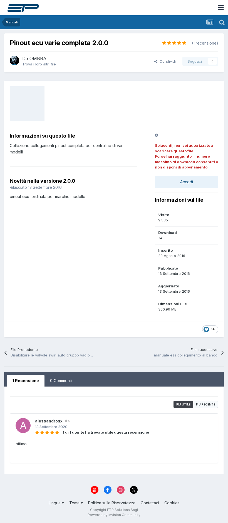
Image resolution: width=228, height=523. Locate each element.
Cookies (172, 502)
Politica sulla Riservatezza (111, 502)
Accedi (186, 181)
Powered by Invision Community (114, 515)
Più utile (183, 404)
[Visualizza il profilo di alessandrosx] (23, 425)
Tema (75, 502)
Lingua (55, 502)
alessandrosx (49, 421)
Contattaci (150, 502)
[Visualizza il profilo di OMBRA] (14, 60)
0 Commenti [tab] (61, 380)
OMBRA (37, 58)
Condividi (166, 61)
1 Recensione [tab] (26, 380)
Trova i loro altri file (39, 64)
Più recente (205, 404)
